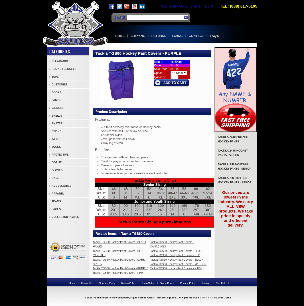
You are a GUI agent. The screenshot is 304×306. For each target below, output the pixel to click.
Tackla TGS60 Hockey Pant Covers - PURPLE (120, 268)
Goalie (57, 162)
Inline (56, 139)
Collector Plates (65, 217)
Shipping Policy (107, 283)
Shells (57, 115)
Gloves (57, 170)
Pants (56, 100)
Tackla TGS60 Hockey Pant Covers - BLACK (176, 259)
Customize (59, 84)
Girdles (57, 107)
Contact (196, 36)
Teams (56, 201)
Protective (60, 154)
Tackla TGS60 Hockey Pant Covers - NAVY (176, 268)
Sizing (177, 36)
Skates (57, 123)
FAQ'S (214, 36)
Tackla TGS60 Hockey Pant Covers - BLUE (176, 251)
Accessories (61, 185)
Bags (55, 178)
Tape (55, 76)
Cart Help (221, 283)
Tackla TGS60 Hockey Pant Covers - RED (175, 255)
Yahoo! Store (207, 297)
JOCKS (56, 146)
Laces (56, 209)
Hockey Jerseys (64, 69)
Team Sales (148, 283)
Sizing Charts (167, 283)
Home (120, 36)
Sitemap (205, 283)
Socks (56, 92)
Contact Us (87, 283)
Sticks (56, 131)
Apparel (58, 193)
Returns (158, 36)
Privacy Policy (188, 283)
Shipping (138, 36)
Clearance (60, 61)
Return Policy (128, 283)
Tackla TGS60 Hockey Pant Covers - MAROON (178, 264)
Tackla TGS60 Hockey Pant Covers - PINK (118, 272)
